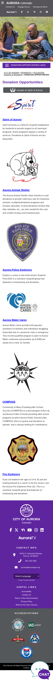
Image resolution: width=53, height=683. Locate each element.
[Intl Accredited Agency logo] (26, 652)
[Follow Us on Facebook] (22, 12)
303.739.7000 (30, 561)
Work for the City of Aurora (26, 605)
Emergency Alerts (40, 7)
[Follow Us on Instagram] (41, 12)
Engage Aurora (24, 7)
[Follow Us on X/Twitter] (28, 12)
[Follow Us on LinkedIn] (47, 12)
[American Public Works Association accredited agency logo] (34, 639)
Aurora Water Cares (15, 320)
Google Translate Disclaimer (26, 580)
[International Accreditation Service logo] (34, 625)
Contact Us (10, 7)
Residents (26, 73)
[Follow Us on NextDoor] (34, 12)
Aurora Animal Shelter (16, 190)
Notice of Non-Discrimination (26, 598)
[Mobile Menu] (3, 3)
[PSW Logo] (18, 625)
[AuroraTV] (12, 12)
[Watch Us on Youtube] (29, 530)
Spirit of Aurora (12, 119)
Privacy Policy (26, 601)
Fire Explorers (11, 474)
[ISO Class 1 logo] (18, 639)
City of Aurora (11, 73)
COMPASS (9, 401)
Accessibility (26, 591)
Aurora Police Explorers (17, 269)
